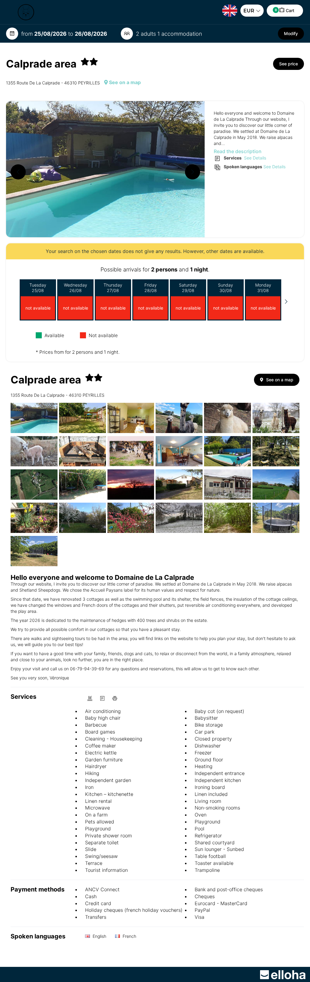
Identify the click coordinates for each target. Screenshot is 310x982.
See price (288, 63)
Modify (291, 33)
